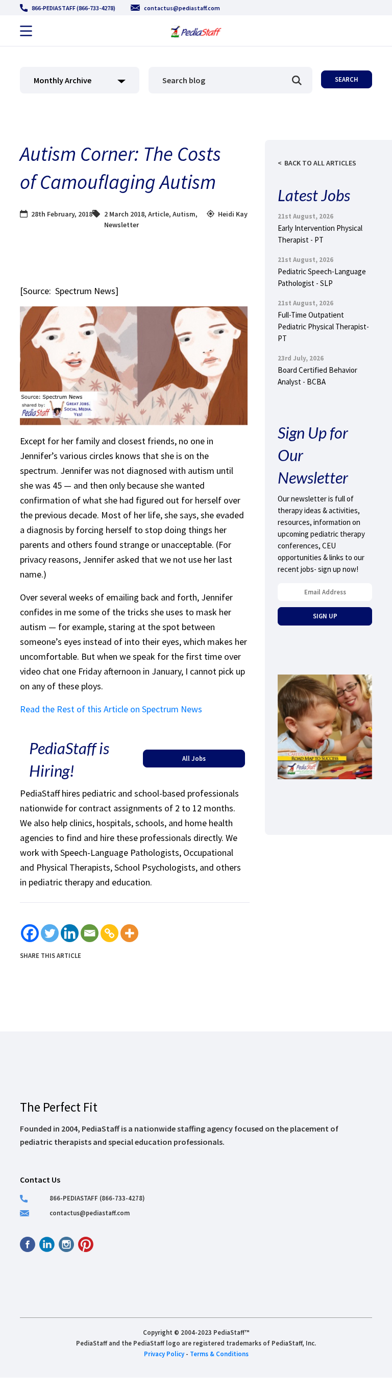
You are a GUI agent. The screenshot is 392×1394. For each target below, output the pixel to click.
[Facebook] (30, 933)
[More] (129, 933)
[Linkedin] (70, 933)
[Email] (90, 933)
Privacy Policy (164, 1354)
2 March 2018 (124, 214)
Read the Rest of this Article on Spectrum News (111, 709)
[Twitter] (50, 933)
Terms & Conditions (219, 1354)
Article (158, 214)
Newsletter (121, 224)
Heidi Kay (233, 214)
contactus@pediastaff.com (182, 8)
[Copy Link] (109, 933)
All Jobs (194, 758)
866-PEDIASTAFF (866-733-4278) (73, 8)
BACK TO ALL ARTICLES (320, 162)
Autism (184, 214)
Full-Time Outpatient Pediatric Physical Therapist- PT (323, 326)
